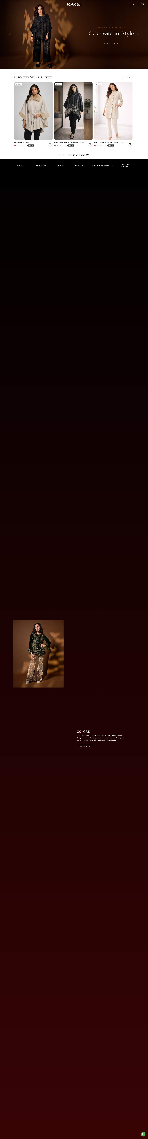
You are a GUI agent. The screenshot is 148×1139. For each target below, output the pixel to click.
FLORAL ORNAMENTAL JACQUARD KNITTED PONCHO (30, 142)
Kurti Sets (80, 166)
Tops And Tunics (124, 166)
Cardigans (41, 166)
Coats (61, 166)
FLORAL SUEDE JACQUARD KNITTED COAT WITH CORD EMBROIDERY (70, 142)
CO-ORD (20, 166)
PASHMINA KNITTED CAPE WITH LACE (107, 142)
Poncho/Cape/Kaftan (102, 166)
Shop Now (85, 746)
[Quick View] (50, 143)
